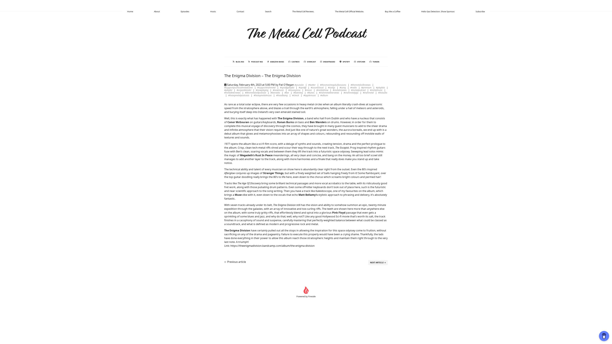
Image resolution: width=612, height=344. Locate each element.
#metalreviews (340, 90)
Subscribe (480, 11)
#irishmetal (368, 92)
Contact (240, 11)
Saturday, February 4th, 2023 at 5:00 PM (250, 84)
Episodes (185, 11)
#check (295, 95)
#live (286, 92)
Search (268, 11)
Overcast (311, 62)
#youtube (299, 84)
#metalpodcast (358, 90)
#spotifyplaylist (287, 87)
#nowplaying (262, 90)
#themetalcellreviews (361, 84)
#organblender (244, 90)
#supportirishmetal (266, 87)
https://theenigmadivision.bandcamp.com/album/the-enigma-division (272, 245)
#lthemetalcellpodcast (255, 92)
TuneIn (376, 62)
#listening (298, 92)
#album (324, 95)
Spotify (346, 62)
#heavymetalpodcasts (239, 95)
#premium (366, 87)
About (157, 11)
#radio (353, 87)
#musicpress (294, 90)
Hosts (213, 11)
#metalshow (322, 90)
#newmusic (278, 90)
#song (343, 87)
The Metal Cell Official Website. (349, 11)
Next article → (378, 262)
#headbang (282, 95)
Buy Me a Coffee (392, 11)
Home (130, 11)
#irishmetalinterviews (329, 92)
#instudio (382, 92)
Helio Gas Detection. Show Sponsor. (438, 11)
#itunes (311, 92)
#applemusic (309, 95)
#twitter (312, 84)
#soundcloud (317, 87)
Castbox (295, 62)
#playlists (380, 87)
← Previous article (235, 262)
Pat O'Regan (286, 84)
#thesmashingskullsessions (333, 84)
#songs (332, 87)
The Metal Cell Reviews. (303, 11)
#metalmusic (376, 90)
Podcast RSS (257, 62)
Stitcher (361, 62)
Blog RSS (240, 62)
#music (308, 90)
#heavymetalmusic (263, 95)
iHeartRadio (329, 62)
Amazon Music (277, 62)
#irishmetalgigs (351, 92)
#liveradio (275, 92)
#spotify (303, 87)
